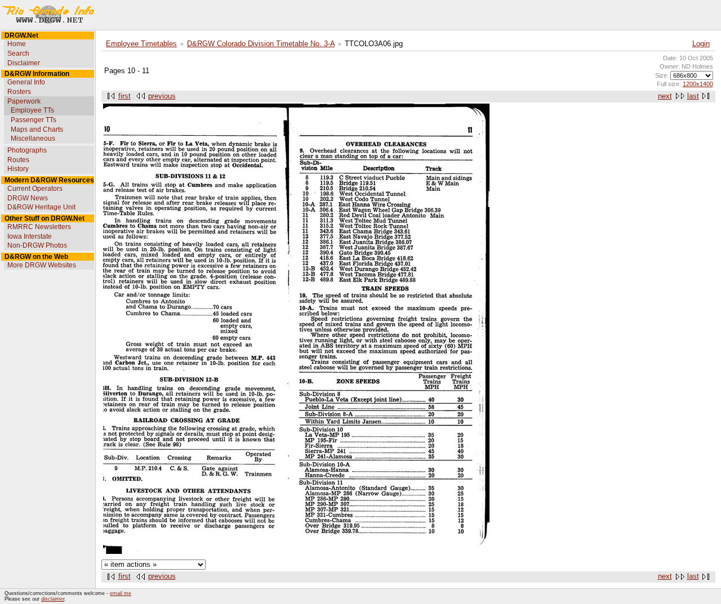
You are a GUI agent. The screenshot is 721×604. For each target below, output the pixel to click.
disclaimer (52, 599)
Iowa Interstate (29, 236)
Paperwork (24, 101)
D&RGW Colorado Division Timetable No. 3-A (261, 44)
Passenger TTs (33, 120)
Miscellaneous (33, 138)
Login (701, 44)
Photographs (27, 150)
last (693, 96)
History (18, 169)
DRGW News (27, 198)
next (665, 96)
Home (16, 44)
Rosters (19, 92)
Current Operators (35, 189)
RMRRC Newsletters (39, 227)
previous (162, 96)
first (124, 96)
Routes (18, 160)
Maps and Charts (37, 129)
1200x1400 (698, 83)
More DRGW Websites (41, 265)
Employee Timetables (141, 44)
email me (120, 593)
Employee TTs (32, 110)
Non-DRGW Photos (37, 245)
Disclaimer (23, 63)
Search (18, 53)
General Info (26, 82)
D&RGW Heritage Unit (41, 207)
